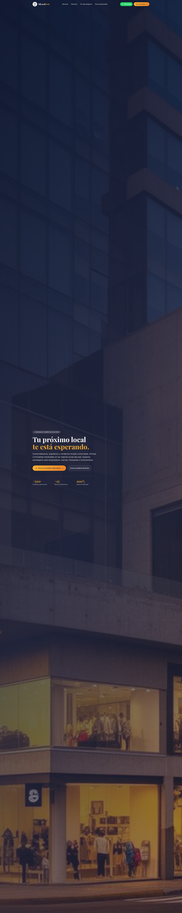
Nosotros (74, 4)
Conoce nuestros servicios (79, 468)
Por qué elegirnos (86, 4)
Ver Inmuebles (140, 4)
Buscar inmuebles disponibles (49, 468)
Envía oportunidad (101, 4)
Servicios (65, 4)
